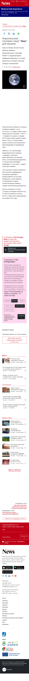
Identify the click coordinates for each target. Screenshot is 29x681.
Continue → (21, 316)
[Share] (25, 362)
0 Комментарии (16, 67)
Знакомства (5, 624)
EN (18, 1)
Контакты (4, 611)
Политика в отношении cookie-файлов (12, 617)
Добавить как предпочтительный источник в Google (16, 249)
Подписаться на (24, 537)
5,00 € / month (19, 306)
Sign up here (4, 14)
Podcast (13, 1)
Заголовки (5, 600)
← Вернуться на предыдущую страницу (14, 518)
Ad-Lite (24, 1)
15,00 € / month (9, 309)
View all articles (14, 470)
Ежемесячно (15, 300)
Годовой (22, 300)
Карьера (4, 609)
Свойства (4, 605)
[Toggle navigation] (26, 4)
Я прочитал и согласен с (14, 542)
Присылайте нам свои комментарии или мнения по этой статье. (14, 340)
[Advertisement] (14, 109)
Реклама (4, 615)
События (4, 620)
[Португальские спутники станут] (14, 79)
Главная (4, 24)
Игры (3, 622)
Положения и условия (8, 613)
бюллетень (5, 607)
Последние (5, 603)
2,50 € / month (9, 306)
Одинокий (7, 300)
